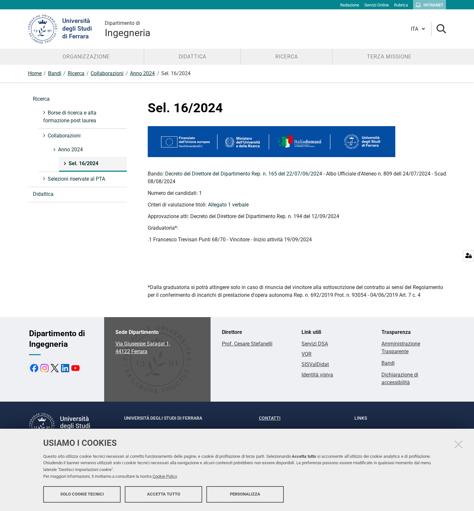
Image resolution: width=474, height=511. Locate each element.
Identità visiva (317, 375)
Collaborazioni (107, 73)
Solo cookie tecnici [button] (82, 494)
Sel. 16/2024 (83, 163)
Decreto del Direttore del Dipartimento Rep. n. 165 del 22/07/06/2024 (243, 174)
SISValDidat (315, 364)
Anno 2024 (142, 73)
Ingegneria (127, 29)
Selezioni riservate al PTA (76, 179)
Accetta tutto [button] (163, 494)
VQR (306, 354)
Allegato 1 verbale (228, 205)
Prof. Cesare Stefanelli (247, 344)
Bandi (54, 73)
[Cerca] (438, 29)
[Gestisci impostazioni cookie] (468, 255)
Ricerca (76, 73)
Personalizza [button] (245, 494)
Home (35, 73)
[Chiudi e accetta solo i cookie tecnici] (458, 444)
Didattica (43, 194)
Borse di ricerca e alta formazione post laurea (69, 117)
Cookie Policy (165, 476)
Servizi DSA (314, 344)
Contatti (270, 418)
